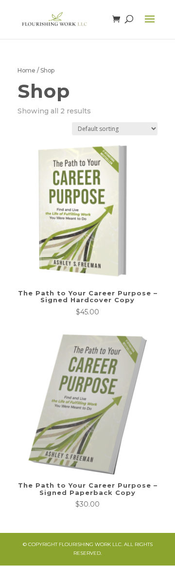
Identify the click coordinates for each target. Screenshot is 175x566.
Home (26, 70)
